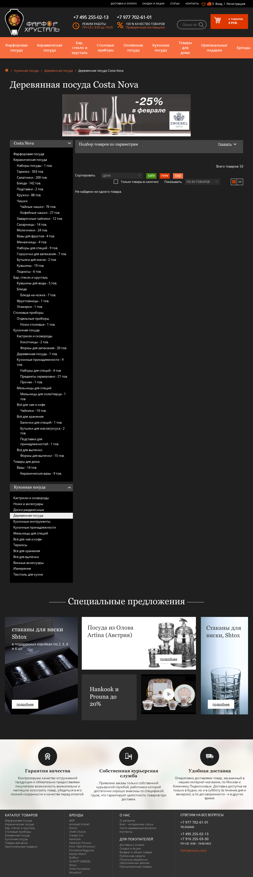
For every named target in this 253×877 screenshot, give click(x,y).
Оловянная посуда (133, 47)
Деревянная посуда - (37, 354)
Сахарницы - (32, 224)
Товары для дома (185, 47)
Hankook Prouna (80, 843)
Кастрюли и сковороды (34, 336)
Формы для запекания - (43, 348)
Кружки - (29, 195)
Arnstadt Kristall (79, 824)
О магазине (127, 820)
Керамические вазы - (41, 473)
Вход (218, 4)
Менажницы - (32, 242)
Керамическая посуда (49, 47)
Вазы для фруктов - (36, 236)
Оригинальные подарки (214, 47)
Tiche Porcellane (79, 869)
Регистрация (236, 4)
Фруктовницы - (33, 301)
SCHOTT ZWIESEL (80, 861)
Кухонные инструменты (31, 521)
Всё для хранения (30, 416)
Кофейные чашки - (40, 212)
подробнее (25, 704)
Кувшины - (30, 265)
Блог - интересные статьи (136, 824)
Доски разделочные (28, 510)
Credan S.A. (76, 835)
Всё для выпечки (29, 450)
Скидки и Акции (153, 3)
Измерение (22, 568)
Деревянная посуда (58, 71)
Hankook (75, 839)
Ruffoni (74, 857)
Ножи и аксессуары (28, 504)
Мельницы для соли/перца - (43, 396)
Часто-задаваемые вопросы (138, 828)
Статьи (175, 3)
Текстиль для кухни (28, 574)
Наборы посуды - (34, 165)
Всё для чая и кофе (31, 404)
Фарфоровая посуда (16, 47)
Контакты (192, 3)
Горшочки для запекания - (42, 254)
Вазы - (27, 467)
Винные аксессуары (28, 562)
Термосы (20, 545)
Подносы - (29, 271)
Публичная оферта (132, 856)
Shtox (73, 865)
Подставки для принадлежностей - (39, 441)
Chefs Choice (77, 831)
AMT (72, 820)
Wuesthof (75, 872)
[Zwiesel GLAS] (126, 115)
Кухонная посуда (160, 47)
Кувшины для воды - (37, 283)
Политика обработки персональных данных (135, 861)
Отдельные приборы (33, 318)
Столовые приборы (105, 47)
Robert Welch (77, 854)
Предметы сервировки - (44, 376)
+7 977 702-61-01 (194, 822)
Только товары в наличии (140, 182)
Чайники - (33, 410)
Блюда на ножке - (38, 295)
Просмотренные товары (136, 866)
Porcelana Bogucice (81, 850)
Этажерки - (30, 306)
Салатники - (32, 177)
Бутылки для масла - (37, 259)
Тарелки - (30, 171)
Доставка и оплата (124, 3)
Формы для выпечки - (42, 455)
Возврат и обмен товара (136, 852)
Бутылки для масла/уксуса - (42, 431)
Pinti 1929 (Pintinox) (82, 846)
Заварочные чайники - (40, 218)
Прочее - (31, 382)
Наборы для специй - (37, 248)
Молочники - (32, 230)
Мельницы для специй (34, 388)
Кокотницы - (34, 342)
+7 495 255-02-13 (194, 833)
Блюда (22, 289)
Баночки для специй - (41, 422)
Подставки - (30, 189)
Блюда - (29, 183)
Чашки (22, 201)
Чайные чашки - (38, 206)
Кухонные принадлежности (34, 527)
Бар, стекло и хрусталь (79, 47)
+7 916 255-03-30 (194, 838)
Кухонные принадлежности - (40, 362)
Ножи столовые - (37, 324)
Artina (73, 828)
